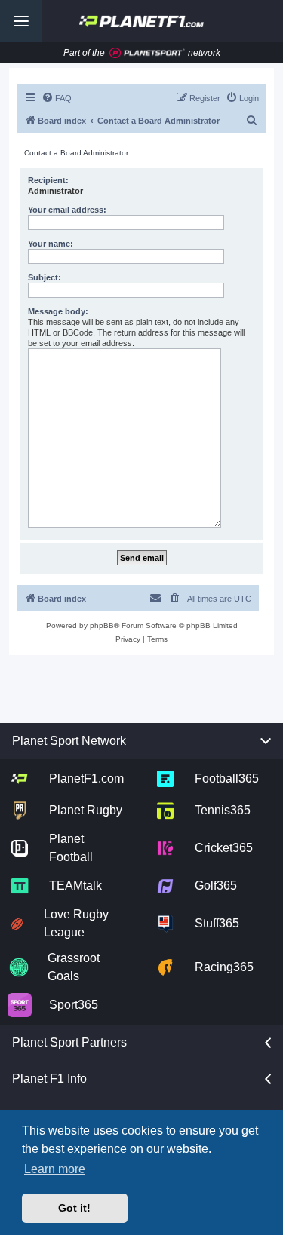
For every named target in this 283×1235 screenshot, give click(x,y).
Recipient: (48, 180)
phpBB (102, 625)
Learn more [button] (54, 1169)
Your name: (50, 243)
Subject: (44, 277)
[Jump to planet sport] (147, 53)
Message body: (58, 311)
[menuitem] (57, 98)
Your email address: (67, 209)
